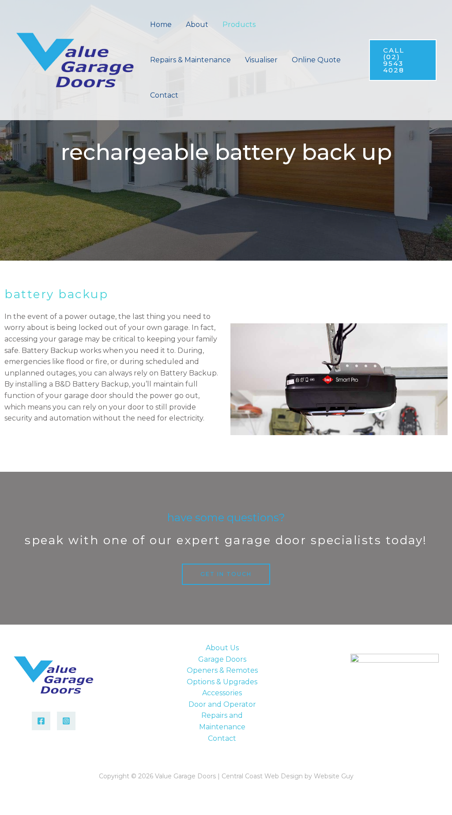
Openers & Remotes (222, 670)
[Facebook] (41, 721)
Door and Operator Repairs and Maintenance (222, 715)
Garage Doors (222, 659)
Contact (222, 738)
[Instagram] (66, 721)
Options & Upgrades (222, 682)
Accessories (222, 693)
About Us (222, 648)
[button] (260, 24)
